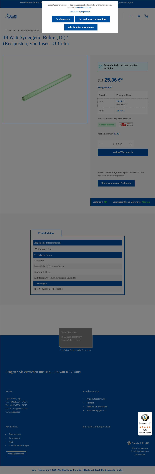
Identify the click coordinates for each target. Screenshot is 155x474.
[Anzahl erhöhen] (131, 143)
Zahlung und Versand (97, 406)
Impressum (14, 438)
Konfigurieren (63, 19)
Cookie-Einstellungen (19, 445)
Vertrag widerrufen (16, 454)
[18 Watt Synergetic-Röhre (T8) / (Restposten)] (45, 89)
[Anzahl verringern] (101, 143)
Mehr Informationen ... (83, 8)
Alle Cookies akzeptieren (81, 27)
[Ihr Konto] (138, 16)
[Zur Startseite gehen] (11, 16)
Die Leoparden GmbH (112, 470)
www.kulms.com (12, 412)
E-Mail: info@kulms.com (16, 408)
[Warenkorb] (146, 16)
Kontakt (90, 403)
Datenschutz (15, 434)
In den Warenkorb (123, 152)
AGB (11, 442)
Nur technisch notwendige (92, 19)
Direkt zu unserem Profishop (116, 183)
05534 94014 (91, 372)
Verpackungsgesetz (96, 410)
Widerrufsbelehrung (96, 399)
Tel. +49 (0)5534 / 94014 (16, 402)
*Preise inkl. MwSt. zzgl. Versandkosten (114, 119)
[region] (45, 89)
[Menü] (131, 16)
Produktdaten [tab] (46, 233)
